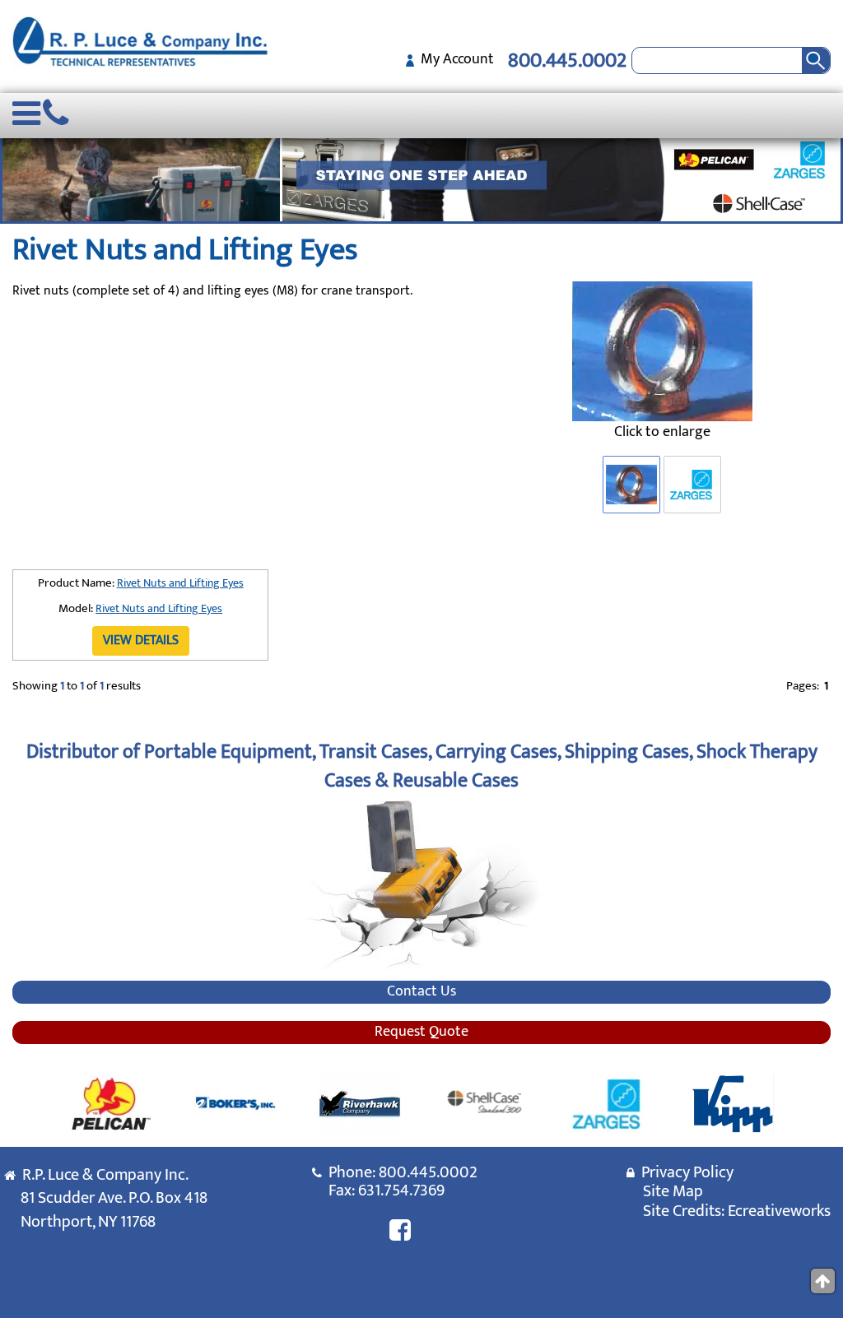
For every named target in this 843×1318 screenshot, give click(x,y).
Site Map (673, 1191)
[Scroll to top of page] (823, 1281)
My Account (454, 59)
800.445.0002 (567, 60)
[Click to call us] (55, 121)
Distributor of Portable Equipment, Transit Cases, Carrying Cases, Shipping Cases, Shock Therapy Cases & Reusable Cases (421, 766)
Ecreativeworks (779, 1211)
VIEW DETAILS (141, 640)
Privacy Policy (684, 1172)
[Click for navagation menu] (26, 121)
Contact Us (421, 992)
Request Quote (421, 1032)
